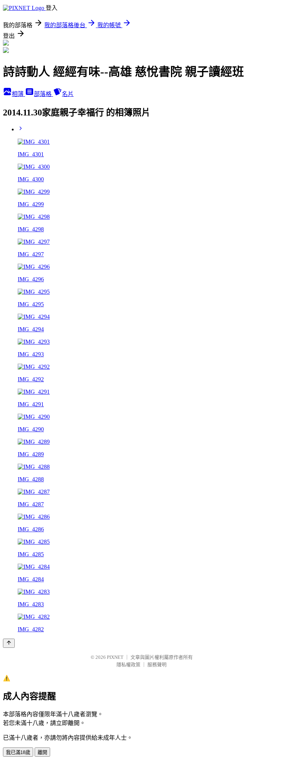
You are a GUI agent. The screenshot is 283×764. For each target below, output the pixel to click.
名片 (68, 94)
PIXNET (115, 657)
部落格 (43, 94)
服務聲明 (157, 664)
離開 (42, 752)
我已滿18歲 (18, 752)
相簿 (18, 94)
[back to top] (9, 643)
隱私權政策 (128, 664)
